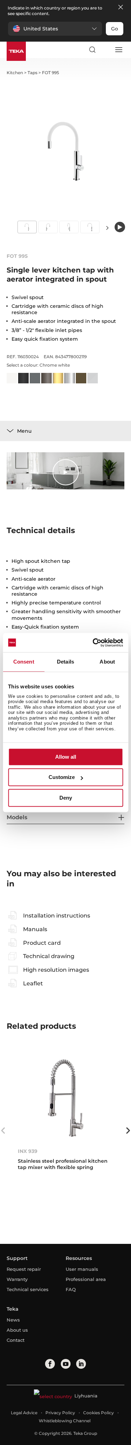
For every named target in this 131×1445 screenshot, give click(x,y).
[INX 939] (65, 1098)
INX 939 (27, 1151)
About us (17, 1330)
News (13, 1320)
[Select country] (105, 50)
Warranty (17, 1279)
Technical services (28, 1289)
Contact (15, 1340)
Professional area (86, 1279)
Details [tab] (65, 662)
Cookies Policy (98, 1412)
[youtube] (65, 1363)
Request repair (24, 1269)
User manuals (82, 1269)
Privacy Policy (60, 1412)
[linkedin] (81, 1363)
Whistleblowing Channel (64, 1420)
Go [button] (114, 29)
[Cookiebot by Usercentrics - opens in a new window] (93, 642)
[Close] (120, 7)
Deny (65, 798)
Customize (62, 777)
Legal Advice (24, 1412)
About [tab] (107, 662)
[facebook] (50, 1363)
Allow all (65, 757)
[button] (55, 28)
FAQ (71, 1289)
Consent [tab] (23, 662)
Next (108, 227)
